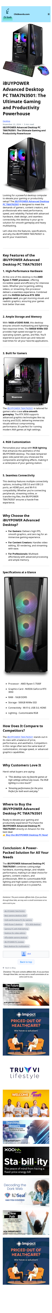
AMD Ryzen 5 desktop (13, 924)
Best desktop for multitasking (16, 946)
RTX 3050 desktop (33, 924)
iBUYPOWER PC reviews (14, 942)
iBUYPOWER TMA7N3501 (20, 408)
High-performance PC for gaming (18, 920)
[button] (48, 14)
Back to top (26, 961)
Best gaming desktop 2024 (15, 915)
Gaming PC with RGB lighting (16, 928)
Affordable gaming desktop (15, 937)
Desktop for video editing (14, 933)
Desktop (6, 121)
